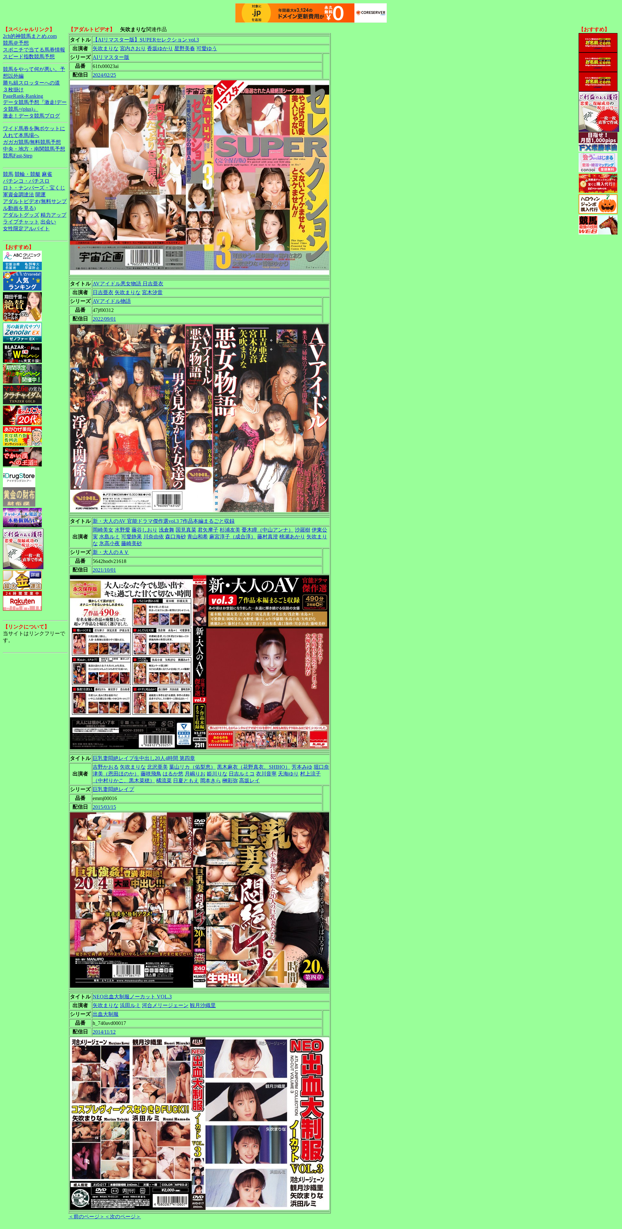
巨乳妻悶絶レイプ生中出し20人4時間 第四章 (144, 758)
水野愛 (122, 530)
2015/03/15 (104, 807)
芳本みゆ (302, 767)
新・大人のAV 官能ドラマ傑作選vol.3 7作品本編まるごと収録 (164, 521)
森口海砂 (175, 536)
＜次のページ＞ (123, 1216)
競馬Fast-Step (17, 155)
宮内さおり (133, 48)
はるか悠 (173, 773)
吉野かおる (106, 767)
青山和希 (197, 536)
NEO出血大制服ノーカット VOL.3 (132, 996)
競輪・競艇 (27, 174)
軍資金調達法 (18, 194)
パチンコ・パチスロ (26, 181)
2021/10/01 (104, 570)
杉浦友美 (230, 530)
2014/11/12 (104, 1032)
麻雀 (47, 174)
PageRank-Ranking (23, 96)
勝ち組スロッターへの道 (31, 83)
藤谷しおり (144, 530)
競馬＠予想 (16, 43)
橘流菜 (164, 780)
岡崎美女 (103, 530)
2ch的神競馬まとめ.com (30, 36)
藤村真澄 (267, 536)
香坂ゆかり (160, 48)
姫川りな (217, 773)
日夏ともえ (186, 780)
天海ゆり (288, 773)
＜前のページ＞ (86, 1216)
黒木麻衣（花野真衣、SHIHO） (253, 767)
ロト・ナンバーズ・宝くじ (34, 187)
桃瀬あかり (292, 536)
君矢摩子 (208, 530)
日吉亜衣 (103, 292)
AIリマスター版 (111, 57)
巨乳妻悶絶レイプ (113, 789)
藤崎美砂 (131, 543)
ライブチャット (21, 221)
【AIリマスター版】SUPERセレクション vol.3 (146, 39)
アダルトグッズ (21, 215)
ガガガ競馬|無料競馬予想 (32, 142)
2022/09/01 (104, 319)
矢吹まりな (106, 48)
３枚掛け (13, 89)
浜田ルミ (130, 1005)
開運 (40, 194)
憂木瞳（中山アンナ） (268, 530)
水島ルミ (109, 536)
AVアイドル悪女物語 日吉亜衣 (128, 283)
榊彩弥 (230, 780)
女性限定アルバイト (26, 228)
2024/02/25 (104, 75)
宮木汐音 (152, 292)
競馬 (8, 174)
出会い (48, 221)
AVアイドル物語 (112, 301)
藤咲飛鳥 (151, 773)
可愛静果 (131, 536)
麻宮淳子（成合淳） (232, 536)
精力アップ (53, 215)
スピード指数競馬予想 (29, 56)
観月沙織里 (203, 1005)
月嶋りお (195, 773)
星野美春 (184, 48)
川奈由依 (153, 536)
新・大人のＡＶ (111, 552)
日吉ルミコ (242, 773)
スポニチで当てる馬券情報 (34, 49)
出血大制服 (106, 1014)
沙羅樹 (302, 530)
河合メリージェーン (165, 1005)
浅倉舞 (166, 530)
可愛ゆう (206, 48)
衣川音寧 (266, 773)
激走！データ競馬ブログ (31, 116)
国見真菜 (186, 530)
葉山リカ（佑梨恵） (192, 767)
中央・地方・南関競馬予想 (34, 149)
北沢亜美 (157, 767)
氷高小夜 (109, 543)
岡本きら (210, 780)
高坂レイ (249, 780)
